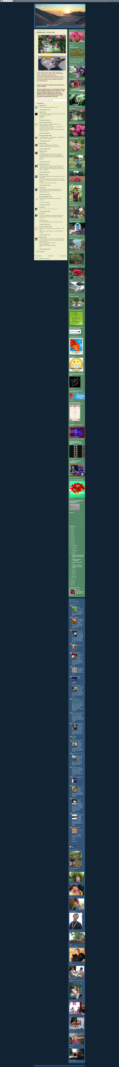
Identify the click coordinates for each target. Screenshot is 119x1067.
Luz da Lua (74, 798)
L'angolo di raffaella (43, 122)
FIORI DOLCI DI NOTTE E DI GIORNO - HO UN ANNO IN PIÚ (78, 556)
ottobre (73, 548)
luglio (73, 553)
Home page (50, 255)
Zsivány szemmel (75, 813)
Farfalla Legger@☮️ (43, 135)
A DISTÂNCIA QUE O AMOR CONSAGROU (80, 632)
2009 (72, 581)
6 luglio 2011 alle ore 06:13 (44, 211)
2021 (72, 527)
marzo (73, 574)
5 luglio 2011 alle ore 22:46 (44, 194)
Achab (40, 112)
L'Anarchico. (74, 768)
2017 (72, 534)
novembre (74, 547)
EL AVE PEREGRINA (43, 196)
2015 (72, 537)
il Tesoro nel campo (76, 685)
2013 (72, 540)
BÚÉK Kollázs (80, 667)
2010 (72, 580)
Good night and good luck (80, 687)
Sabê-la (78, 786)
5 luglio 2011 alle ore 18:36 (44, 133)
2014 (72, 539)
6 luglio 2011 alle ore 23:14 (44, 249)
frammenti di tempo (76, 676)
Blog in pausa (80, 778)
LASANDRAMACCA (76, 652)
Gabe (40, 187)
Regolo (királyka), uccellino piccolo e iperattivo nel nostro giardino (80, 609)
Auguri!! (78, 755)
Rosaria (41, 237)
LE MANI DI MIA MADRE (80, 655)
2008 (72, 583)
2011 (72, 544)
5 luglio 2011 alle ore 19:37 (44, 148)
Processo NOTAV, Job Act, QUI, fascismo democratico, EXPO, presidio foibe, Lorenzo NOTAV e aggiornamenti (77, 702)
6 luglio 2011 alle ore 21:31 (44, 234)
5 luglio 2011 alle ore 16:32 (44, 109)
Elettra (40, 105)
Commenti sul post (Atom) (44, 258)
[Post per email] (51, 100)
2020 (72, 529)
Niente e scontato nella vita (77, 713)
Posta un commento (40, 251)
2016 (72, 535)
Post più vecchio (63, 255)
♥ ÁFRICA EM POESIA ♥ (77, 740)
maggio (73, 571)
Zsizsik (78, 814)
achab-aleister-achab (76, 767)
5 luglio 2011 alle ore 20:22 (44, 172)
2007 (72, 585)
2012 (72, 542)
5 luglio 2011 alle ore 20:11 (44, 161)
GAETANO (74, 736)
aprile (73, 573)
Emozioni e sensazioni (77, 777)
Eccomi (73, 605)
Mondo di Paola (75, 617)
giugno (73, 569)
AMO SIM (74, 785)
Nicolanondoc (42, 164)
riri (40, 207)
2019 (72, 531)
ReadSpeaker (76, 601)
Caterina (41, 151)
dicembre (74, 545)
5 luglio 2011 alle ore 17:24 (44, 120)
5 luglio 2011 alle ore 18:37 (44, 140)
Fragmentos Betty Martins (77, 723)
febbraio (73, 576)
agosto (73, 552)
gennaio (73, 578)
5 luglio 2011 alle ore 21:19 (44, 185)
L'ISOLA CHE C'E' (75, 699)
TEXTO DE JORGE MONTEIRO (79, 800)
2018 (72, 532)
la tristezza (74, 644)
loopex (40, 143)
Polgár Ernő (74, 841)
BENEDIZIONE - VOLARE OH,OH (46, 32)
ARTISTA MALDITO (76, 827)
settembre (74, 550)
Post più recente (38, 255)
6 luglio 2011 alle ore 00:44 (44, 204)
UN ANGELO (79, 618)
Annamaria (41, 174)
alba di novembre (79, 678)
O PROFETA (74, 630)
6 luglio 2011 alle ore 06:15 (44, 224)
